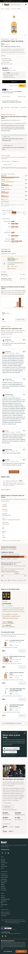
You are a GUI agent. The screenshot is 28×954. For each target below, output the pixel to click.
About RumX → (8, 806)
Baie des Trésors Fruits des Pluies (17, 673)
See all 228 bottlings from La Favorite (14, 723)
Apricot (5, 195)
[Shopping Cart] (25, 4)
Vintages (3, 886)
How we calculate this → (6, 489)
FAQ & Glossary (4, 875)
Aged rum (4, 519)
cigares (7, 430)
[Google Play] (5, 936)
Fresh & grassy (6, 161)
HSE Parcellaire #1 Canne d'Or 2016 (17, 657)
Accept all (21, 951)
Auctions (3, 864)
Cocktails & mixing (6, 164)
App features (4, 901)
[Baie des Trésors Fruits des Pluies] (5, 675)
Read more (3, 55)
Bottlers (2, 884)
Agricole (5, 191)
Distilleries (3, 882)
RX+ (2, 906)
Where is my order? (5, 912)
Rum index (3, 888)
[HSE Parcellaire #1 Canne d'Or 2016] (5, 659)
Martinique (4, 506)
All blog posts (4, 879)
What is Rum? (4, 873)
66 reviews (16, 645)
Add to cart (14, 81)
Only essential (8, 951)
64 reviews (16, 661)
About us (3, 895)
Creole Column (5, 524)
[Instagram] (5, 853)
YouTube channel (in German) (10, 809)
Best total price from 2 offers (9, 77)
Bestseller (3, 861)
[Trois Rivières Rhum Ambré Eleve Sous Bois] (5, 707)
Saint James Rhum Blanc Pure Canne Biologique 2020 (17, 689)
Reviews (3, 897)
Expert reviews (4, 877)
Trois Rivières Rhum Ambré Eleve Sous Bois (17, 705)
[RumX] (7, 5)
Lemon (16, 236)
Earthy (5, 187)
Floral (4, 199)
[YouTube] (8, 853)
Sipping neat (15, 161)
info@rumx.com (5, 849)
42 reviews (16, 710)
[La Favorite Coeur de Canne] (5, 643)
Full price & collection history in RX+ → (10, 571)
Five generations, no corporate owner (11, 616)
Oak (12, 228)
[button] (14, 24)
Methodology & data (5, 899)
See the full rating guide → (18, 294)
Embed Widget (4, 904)
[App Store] (2, 936)
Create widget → (17, 540)
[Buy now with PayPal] (22, 85)
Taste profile (7, 107)
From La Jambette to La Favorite (10, 614)
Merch (2, 868)
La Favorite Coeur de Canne (17, 640)
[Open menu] (2, 4)
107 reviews (16, 677)
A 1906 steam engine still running (10, 618)
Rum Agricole (5, 39)
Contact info (3, 915)
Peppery (5, 179)
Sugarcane (3, 175)
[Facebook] (2, 853)
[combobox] (17, 4)
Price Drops (3, 889)
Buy (2, 107)
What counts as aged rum (8, 626)
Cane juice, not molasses (8, 623)
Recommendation (15, 107)
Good (7, 44)
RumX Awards (4, 866)
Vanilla (2, 183)
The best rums (4, 862)
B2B (2, 902)
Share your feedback (5, 913)
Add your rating (20, 319)
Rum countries (4, 881)
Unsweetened (10, 519)
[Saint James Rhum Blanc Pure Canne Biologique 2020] (5, 691)
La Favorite (4, 510)
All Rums (3, 859)
